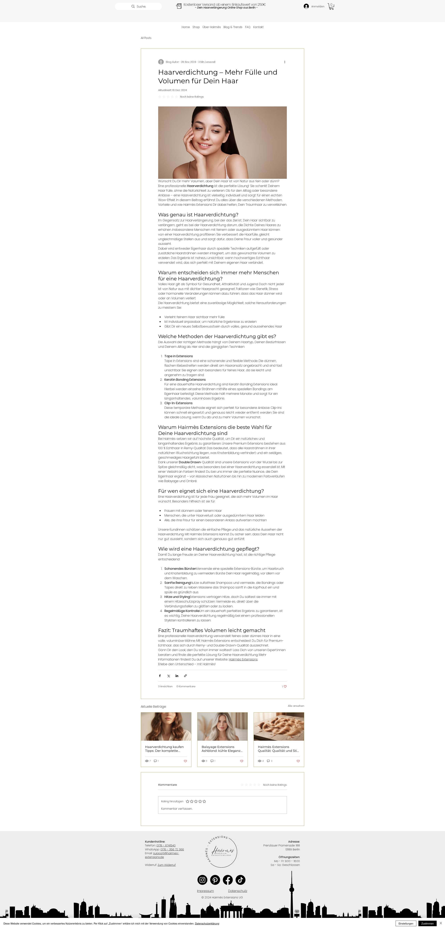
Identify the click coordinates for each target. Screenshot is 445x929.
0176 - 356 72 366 (172, 849)
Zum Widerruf (167, 865)
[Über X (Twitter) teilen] (168, 675)
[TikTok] (240, 880)
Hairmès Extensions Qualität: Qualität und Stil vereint (278, 749)
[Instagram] (202, 880)
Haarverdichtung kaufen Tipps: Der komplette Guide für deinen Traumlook (164, 749)
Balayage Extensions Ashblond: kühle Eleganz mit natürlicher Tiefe (221, 749)
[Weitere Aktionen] (285, 62)
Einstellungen (406, 923)
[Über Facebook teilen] (159, 675)
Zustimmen (427, 923)
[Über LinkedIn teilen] (177, 675)
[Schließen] (441, 923)
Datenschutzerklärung (207, 923)
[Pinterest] (215, 880)
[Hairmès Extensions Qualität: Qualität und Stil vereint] (279, 726)
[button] (331, 6)
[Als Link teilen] (185, 675)
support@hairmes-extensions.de (162, 855)
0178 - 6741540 (166, 845)
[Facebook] (228, 880)
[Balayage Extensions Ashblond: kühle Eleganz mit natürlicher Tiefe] (222, 726)
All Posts (146, 38)
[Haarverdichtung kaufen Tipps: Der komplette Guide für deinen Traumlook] (166, 726)
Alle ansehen (296, 706)
